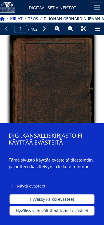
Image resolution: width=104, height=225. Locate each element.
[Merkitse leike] (83, 29)
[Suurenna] (57, 29)
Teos (33, 18)
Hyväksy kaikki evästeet (52, 199)
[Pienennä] (70, 29)
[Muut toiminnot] (97, 29)
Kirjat (16, 18)
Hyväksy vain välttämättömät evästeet (52, 210)
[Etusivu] (2, 18)
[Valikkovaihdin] (97, 7)
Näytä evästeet (31, 186)
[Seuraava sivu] (44, 29)
